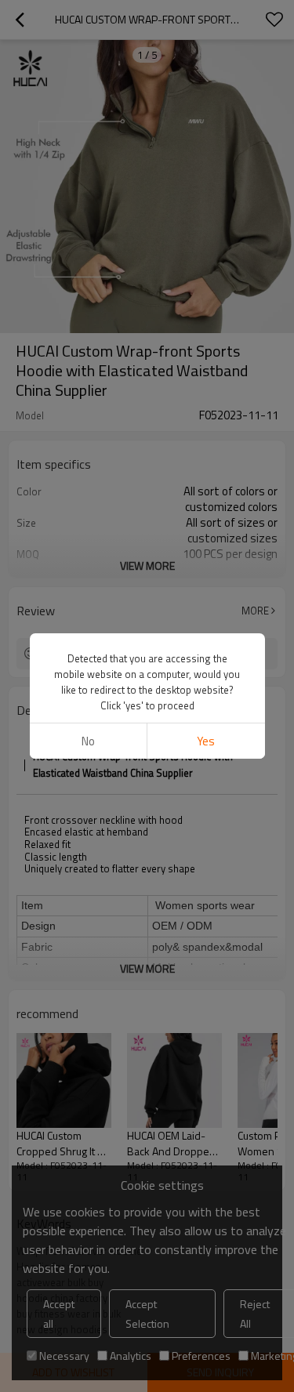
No (88, 741)
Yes (206, 741)
